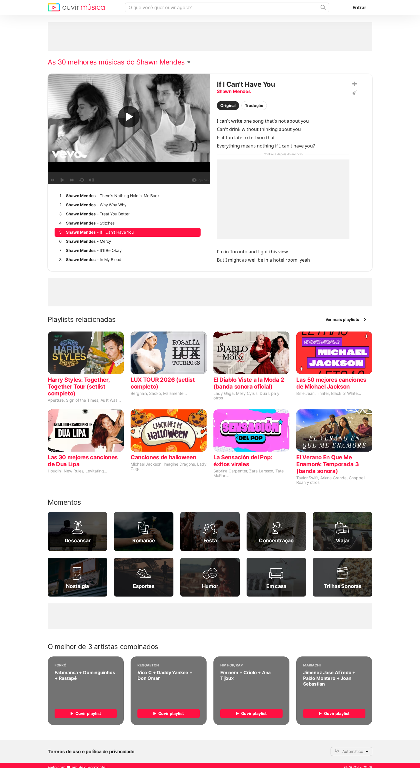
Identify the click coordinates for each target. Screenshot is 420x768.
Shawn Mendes (234, 91)
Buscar (322, 7)
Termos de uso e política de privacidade (91, 751)
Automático (352, 751)
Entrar (359, 7)
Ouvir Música (76, 7)
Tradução (254, 105)
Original (228, 105)
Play (129, 117)
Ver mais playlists (342, 319)
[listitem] (128, 195)
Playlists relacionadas (82, 320)
